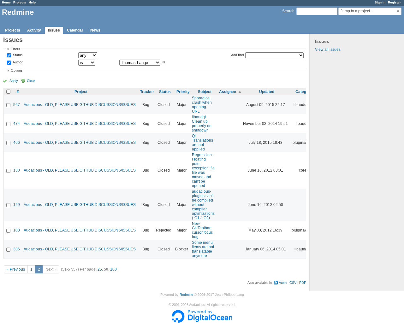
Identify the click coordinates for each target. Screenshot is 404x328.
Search (288, 11)
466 (16, 142)
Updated (266, 92)
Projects (19, 2)
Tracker (147, 92)
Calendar (75, 30)
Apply (13, 81)
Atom (283, 282)
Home (6, 2)
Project (80, 92)
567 (16, 104)
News (95, 30)
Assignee (227, 92)
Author (17, 62)
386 (16, 249)
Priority (183, 92)
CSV (292, 282)
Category (303, 92)
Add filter (237, 55)
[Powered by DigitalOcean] (202, 321)
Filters (15, 49)
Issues (54, 30)
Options (17, 70)
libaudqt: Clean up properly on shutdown (201, 123)
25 (100, 269)
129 (16, 204)
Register (394, 2)
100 (113, 269)
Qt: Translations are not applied (202, 142)
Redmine (186, 294)
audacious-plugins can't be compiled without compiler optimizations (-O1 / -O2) (203, 204)
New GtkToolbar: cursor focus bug (202, 230)
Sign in (380, 2)
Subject (204, 92)
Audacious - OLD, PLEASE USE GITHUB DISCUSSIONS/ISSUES (80, 104)
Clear (31, 81)
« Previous (16, 269)
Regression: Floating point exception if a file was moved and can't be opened (203, 170)
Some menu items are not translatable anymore (203, 249)
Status (17, 55)
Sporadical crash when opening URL (202, 105)
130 (16, 170)
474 (16, 123)
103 (16, 230)
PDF (302, 282)
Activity (34, 30)
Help (32, 2)
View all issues (328, 49)
